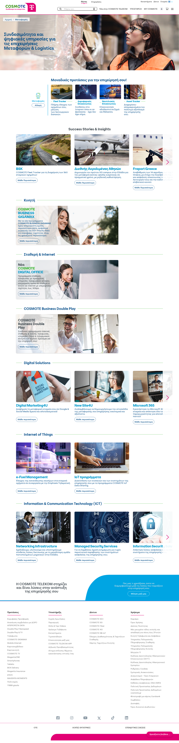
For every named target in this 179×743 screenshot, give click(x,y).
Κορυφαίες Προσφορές (18, 619)
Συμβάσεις (135, 700)
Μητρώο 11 (136, 652)
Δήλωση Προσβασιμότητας (61, 647)
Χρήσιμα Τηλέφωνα (57, 629)
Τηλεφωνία (12, 636)
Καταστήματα (146, 1)
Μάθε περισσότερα (29, 241)
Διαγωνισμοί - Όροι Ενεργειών (145, 676)
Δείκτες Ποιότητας (139, 626)
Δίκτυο (156, 1)
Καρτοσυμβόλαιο (15, 646)
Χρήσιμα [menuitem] (135, 612)
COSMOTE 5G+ (97, 619)
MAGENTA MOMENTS (17, 678)
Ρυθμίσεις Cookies (139, 669)
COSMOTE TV (13, 653)
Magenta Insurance (16, 671)
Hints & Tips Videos (57, 626)
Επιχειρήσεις (96, 2)
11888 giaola (13, 685)
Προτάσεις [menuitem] (13, 612)
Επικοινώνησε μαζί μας (59, 640)
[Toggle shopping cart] (168, 8)
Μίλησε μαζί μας (138, 594)
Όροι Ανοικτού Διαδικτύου (143, 707)
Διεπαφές (135, 703)
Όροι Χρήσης (137, 622)
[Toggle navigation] (172, 9)
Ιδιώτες (84, 2)
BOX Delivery (13, 667)
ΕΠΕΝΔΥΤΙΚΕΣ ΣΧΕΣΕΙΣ (135, 727)
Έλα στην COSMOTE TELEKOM (113, 9)
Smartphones (13, 660)
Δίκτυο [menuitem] (93, 612)
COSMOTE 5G (96, 622)
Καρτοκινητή (13, 650)
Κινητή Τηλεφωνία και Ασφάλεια (145, 636)
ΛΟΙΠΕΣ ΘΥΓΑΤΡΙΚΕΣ (81, 727)
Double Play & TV (15, 632)
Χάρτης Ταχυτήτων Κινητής (102, 643)
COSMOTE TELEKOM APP (60, 643)
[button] (161, 9)
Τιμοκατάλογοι (55, 636)
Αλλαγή (38, 105)
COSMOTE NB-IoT (98, 633)
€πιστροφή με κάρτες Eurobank (145, 696)
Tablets (10, 664)
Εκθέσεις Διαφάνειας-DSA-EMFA (146, 683)
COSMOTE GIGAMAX (17, 639)
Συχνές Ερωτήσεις (56, 619)
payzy (10, 674)
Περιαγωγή (53, 622)
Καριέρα (134, 619)
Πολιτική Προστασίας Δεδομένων (146, 686)
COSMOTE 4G (96, 629)
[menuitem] (58, 718)
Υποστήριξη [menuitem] (54, 612)
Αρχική (8, 19)
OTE (36, 727)
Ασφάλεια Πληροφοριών (142, 679)
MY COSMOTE (150, 9)
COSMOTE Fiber (97, 626)
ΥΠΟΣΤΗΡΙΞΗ (136, 9)
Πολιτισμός (12, 682)
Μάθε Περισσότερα (27, 180)
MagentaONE (13, 657)
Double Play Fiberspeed (18, 629)
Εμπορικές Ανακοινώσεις (142, 672)
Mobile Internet (14, 643)
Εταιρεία (164, 1)
